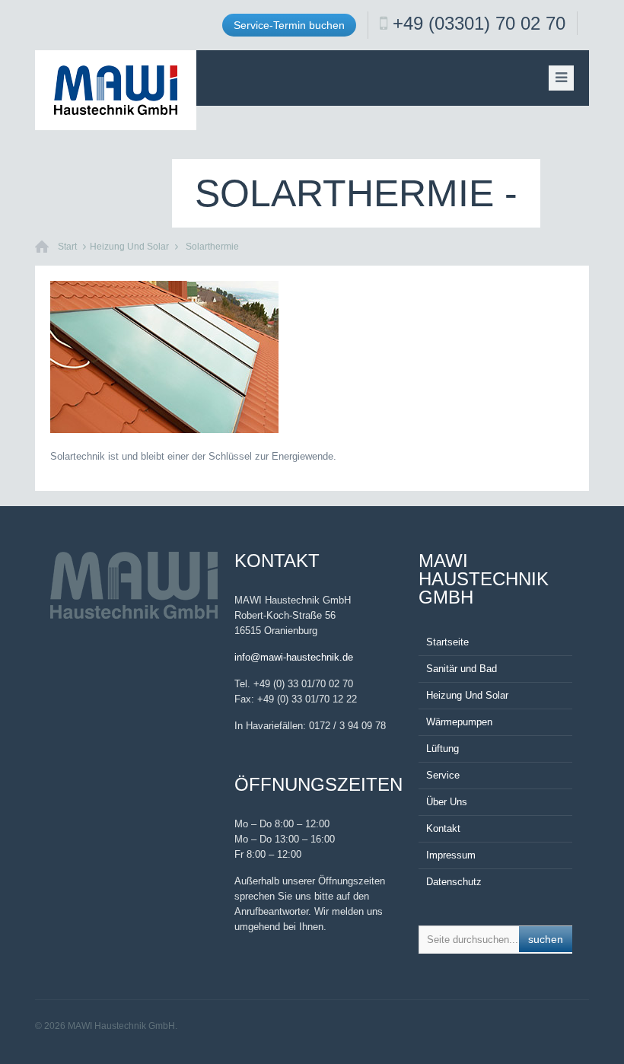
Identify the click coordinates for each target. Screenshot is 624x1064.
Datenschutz (454, 881)
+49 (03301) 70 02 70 (479, 23)
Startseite (447, 642)
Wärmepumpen (459, 722)
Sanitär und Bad (461, 668)
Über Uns (446, 802)
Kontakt (443, 828)
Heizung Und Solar (129, 246)
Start (67, 246)
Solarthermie (212, 246)
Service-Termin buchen (289, 25)
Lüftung (442, 748)
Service (443, 775)
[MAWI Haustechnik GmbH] (115, 90)
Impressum (451, 855)
